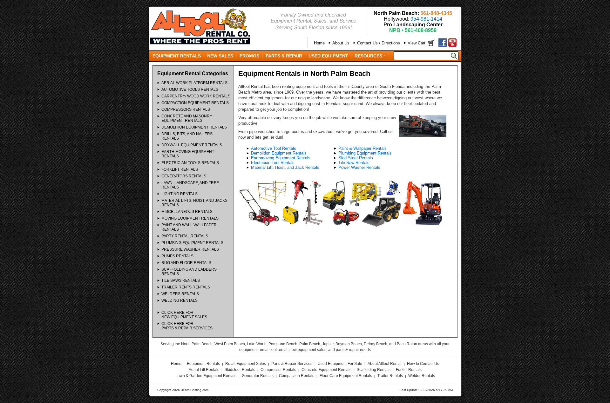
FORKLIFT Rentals (179, 169)
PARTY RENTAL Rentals (184, 236)
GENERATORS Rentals (183, 176)
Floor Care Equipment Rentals (346, 375)
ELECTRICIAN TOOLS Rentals (190, 163)
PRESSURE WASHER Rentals (190, 249)
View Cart (416, 43)
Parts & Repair (284, 55)
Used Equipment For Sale (340, 363)
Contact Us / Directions (378, 43)
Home (319, 43)
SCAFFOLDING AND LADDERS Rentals (189, 271)
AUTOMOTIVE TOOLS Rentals (189, 89)
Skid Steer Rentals (355, 157)
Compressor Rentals (278, 369)
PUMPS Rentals (177, 256)
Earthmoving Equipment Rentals (280, 157)
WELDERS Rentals (180, 294)
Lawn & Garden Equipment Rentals (205, 375)
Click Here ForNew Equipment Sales (184, 314)
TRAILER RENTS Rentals (185, 287)
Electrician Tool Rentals (273, 162)
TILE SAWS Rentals (180, 280)
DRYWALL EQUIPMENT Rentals (191, 145)
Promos (249, 55)
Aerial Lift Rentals (204, 369)
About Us (340, 43)
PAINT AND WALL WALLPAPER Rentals (189, 227)
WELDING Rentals (179, 300)
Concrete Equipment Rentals (326, 369)
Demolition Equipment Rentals (279, 153)
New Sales (220, 55)
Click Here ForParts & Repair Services (187, 325)
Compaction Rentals (296, 375)
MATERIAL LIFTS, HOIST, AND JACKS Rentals (194, 202)
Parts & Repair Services (291, 363)
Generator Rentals (258, 375)
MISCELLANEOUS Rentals (187, 211)
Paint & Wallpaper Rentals (362, 148)
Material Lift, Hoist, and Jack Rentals (285, 167)
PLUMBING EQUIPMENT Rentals (192, 243)
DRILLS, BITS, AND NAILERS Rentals (187, 136)
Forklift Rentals (409, 369)
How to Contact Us (423, 363)
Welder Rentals (421, 375)
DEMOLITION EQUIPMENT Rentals (194, 127)
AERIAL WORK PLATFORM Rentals (194, 83)
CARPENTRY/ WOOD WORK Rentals (195, 96)
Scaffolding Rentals (373, 369)
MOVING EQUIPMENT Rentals (190, 218)
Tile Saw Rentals (353, 162)
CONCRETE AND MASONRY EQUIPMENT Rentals (186, 118)
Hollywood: (413, 19)
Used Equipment (328, 55)
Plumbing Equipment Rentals (365, 153)
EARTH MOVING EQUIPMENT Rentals (187, 153)
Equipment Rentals (176, 55)
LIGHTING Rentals (179, 194)
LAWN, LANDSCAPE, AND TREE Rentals (190, 185)
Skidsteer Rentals (240, 369)
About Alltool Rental (385, 363)
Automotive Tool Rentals (273, 148)
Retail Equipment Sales (245, 363)
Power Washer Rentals (359, 167)
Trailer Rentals (390, 375)
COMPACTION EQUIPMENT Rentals (195, 103)
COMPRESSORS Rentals (185, 109)
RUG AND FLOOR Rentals (186, 263)
